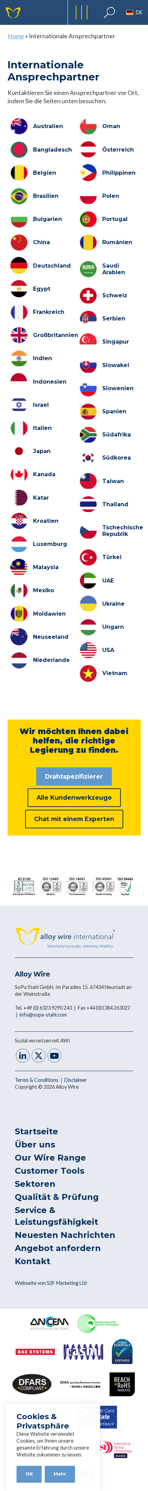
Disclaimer (75, 1080)
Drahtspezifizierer (74, 776)
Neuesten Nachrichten (65, 1235)
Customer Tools (49, 1171)
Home (16, 36)
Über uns (35, 1144)
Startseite (36, 1131)
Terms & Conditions (37, 1080)
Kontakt (32, 1261)
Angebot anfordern (58, 1248)
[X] (38, 1056)
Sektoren (35, 1184)
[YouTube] (54, 1056)
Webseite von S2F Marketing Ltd (51, 1283)
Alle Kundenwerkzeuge (74, 797)
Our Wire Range (50, 1158)
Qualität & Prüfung (57, 1197)
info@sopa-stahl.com (43, 1015)
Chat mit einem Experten (74, 819)
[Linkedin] (23, 1056)
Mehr (60, 1473)
